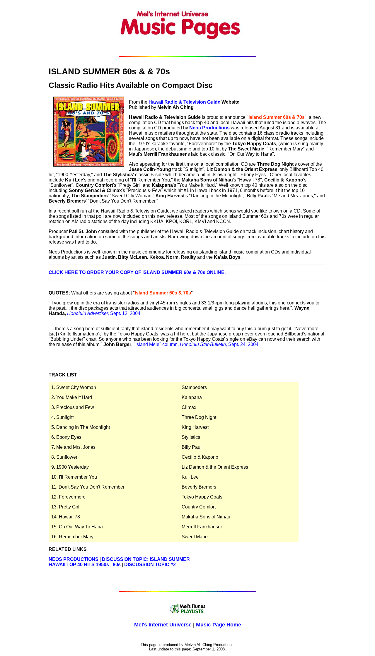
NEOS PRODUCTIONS (73, 559)
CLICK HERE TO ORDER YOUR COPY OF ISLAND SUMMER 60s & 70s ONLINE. (137, 272)
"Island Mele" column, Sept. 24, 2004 (196, 344)
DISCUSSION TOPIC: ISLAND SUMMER (146, 559)
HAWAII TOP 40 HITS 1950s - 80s (85, 564)
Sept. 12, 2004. (104, 313)
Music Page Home (218, 625)
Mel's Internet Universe (163, 625)
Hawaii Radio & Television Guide (184, 102)
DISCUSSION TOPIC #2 (150, 564)
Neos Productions (209, 127)
